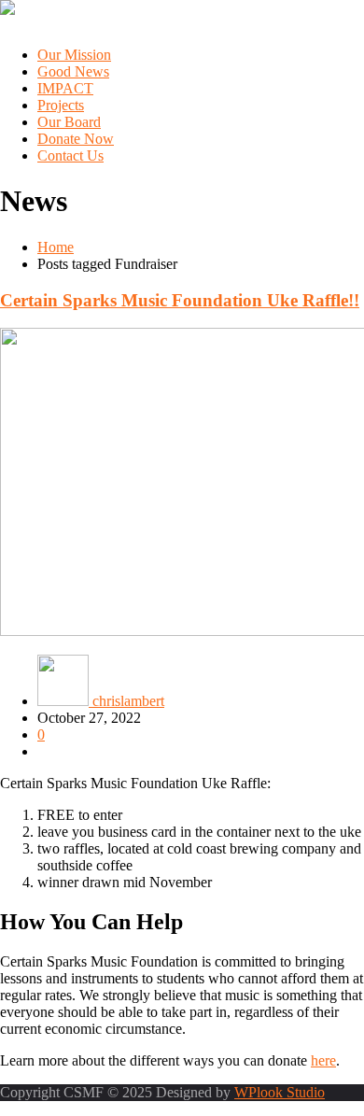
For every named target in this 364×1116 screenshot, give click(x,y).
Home (55, 247)
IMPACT (65, 88)
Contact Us (70, 155)
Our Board (69, 122)
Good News (73, 71)
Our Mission (74, 55)
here (323, 1060)
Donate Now (75, 139)
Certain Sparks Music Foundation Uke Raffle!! (179, 300)
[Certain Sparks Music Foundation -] (7, 10)
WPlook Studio (279, 1092)
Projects (60, 105)
